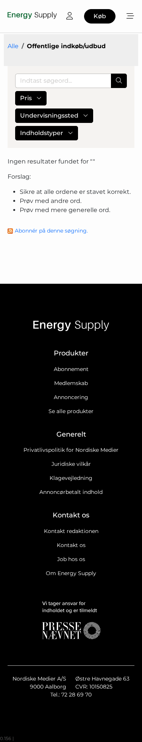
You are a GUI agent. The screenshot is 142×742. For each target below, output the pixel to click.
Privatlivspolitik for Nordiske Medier (71, 449)
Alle (13, 46)
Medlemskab (71, 383)
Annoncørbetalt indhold (71, 492)
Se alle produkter (71, 411)
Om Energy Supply (71, 573)
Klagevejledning (71, 478)
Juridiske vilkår (71, 464)
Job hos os (71, 559)
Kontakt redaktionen (71, 531)
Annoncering (71, 397)
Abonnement (71, 369)
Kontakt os (71, 545)
